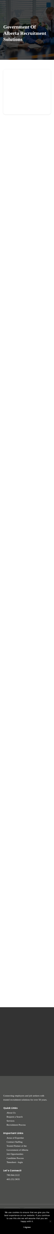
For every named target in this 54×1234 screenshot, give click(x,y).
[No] (50, 1221)
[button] (48, 5)
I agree (27, 1227)
